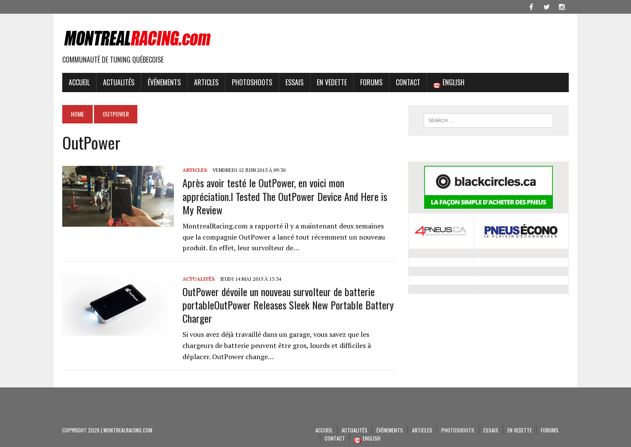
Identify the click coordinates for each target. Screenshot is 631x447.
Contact (408, 82)
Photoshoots (252, 82)
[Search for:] (488, 120)
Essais (294, 82)
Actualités (118, 82)
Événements (164, 82)
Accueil (79, 82)
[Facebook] (531, 6)
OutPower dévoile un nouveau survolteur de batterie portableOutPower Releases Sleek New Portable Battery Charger (288, 305)
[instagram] (562, 6)
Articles (206, 82)
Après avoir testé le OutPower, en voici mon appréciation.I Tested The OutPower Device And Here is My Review (284, 196)
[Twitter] (546, 6)
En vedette (332, 82)
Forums (371, 82)
